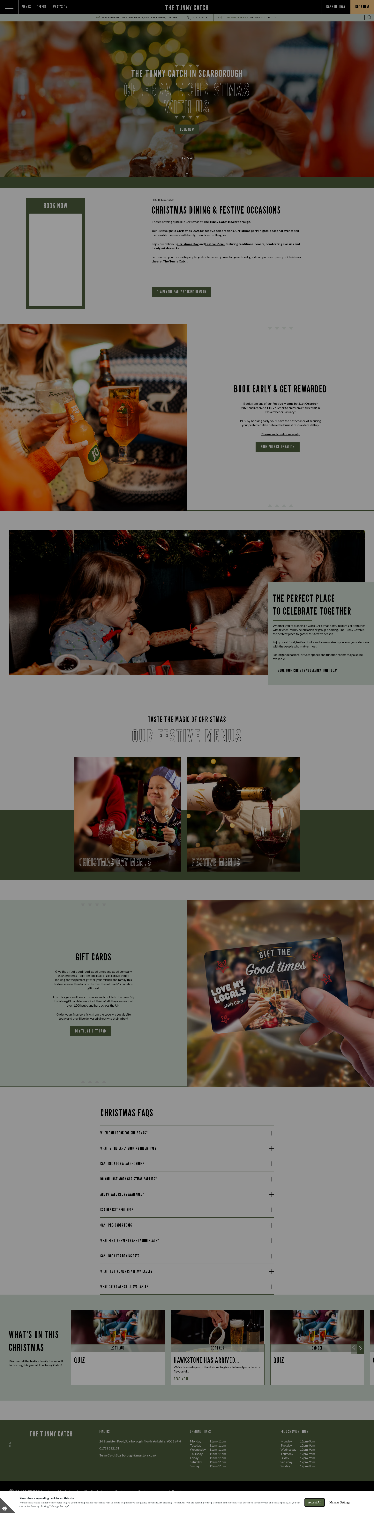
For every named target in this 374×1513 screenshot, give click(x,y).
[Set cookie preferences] (8, 1505)
